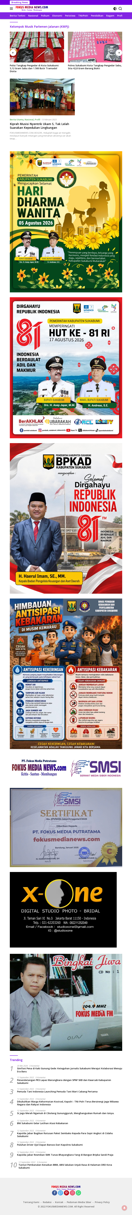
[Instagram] (72, 1193)
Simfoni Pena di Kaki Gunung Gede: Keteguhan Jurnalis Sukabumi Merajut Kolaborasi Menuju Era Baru (69, 1070)
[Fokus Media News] (31, 8)
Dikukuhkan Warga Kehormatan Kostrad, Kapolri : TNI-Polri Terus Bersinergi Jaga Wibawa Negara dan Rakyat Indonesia (68, 1103)
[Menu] (12, 8)
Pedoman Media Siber (79, 1202)
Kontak (59, 1202)
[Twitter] (60, 1193)
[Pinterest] (66, 1193)
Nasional (29, 119)
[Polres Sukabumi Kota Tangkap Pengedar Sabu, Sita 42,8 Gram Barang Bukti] (95, 47)
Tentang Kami (31, 1202)
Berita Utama (17, 119)
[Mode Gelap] (115, 8)
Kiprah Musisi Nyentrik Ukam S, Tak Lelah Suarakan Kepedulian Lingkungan (39, 126)
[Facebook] (54, 1193)
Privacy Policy (102, 1202)
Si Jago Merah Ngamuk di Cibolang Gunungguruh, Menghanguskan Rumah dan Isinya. (65, 1113)
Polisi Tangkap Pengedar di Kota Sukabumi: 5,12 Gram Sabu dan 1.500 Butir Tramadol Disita (34, 68)
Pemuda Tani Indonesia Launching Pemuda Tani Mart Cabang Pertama (57, 1091)
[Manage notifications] (124, 1207)
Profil (37, 119)
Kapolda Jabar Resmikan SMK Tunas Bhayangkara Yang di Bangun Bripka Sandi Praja (65, 1154)
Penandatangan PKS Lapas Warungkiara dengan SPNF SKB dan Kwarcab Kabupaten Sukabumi (64, 1081)
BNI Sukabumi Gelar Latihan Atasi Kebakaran (42, 1123)
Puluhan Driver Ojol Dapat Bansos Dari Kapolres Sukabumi (50, 1144)
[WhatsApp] (78, 1193)
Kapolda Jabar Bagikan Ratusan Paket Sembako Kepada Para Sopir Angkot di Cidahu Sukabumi (65, 1135)
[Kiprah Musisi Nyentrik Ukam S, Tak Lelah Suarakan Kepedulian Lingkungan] (42, 97)
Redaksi (47, 1202)
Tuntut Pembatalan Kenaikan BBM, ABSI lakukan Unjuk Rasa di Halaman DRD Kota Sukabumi (65, 1166)
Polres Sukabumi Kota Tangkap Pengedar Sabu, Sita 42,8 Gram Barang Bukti (95, 67)
